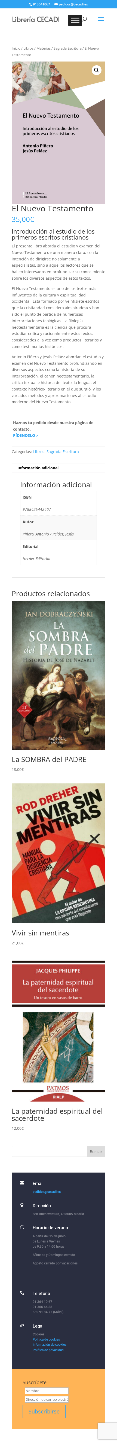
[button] (96, 70)
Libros (28, 48)
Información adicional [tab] (38, 467)
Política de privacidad (48, 1350)
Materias (43, 48)
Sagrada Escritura (68, 48)
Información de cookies (49, 1345)
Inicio (16, 48)
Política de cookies (46, 1339)
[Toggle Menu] (75, 20)
